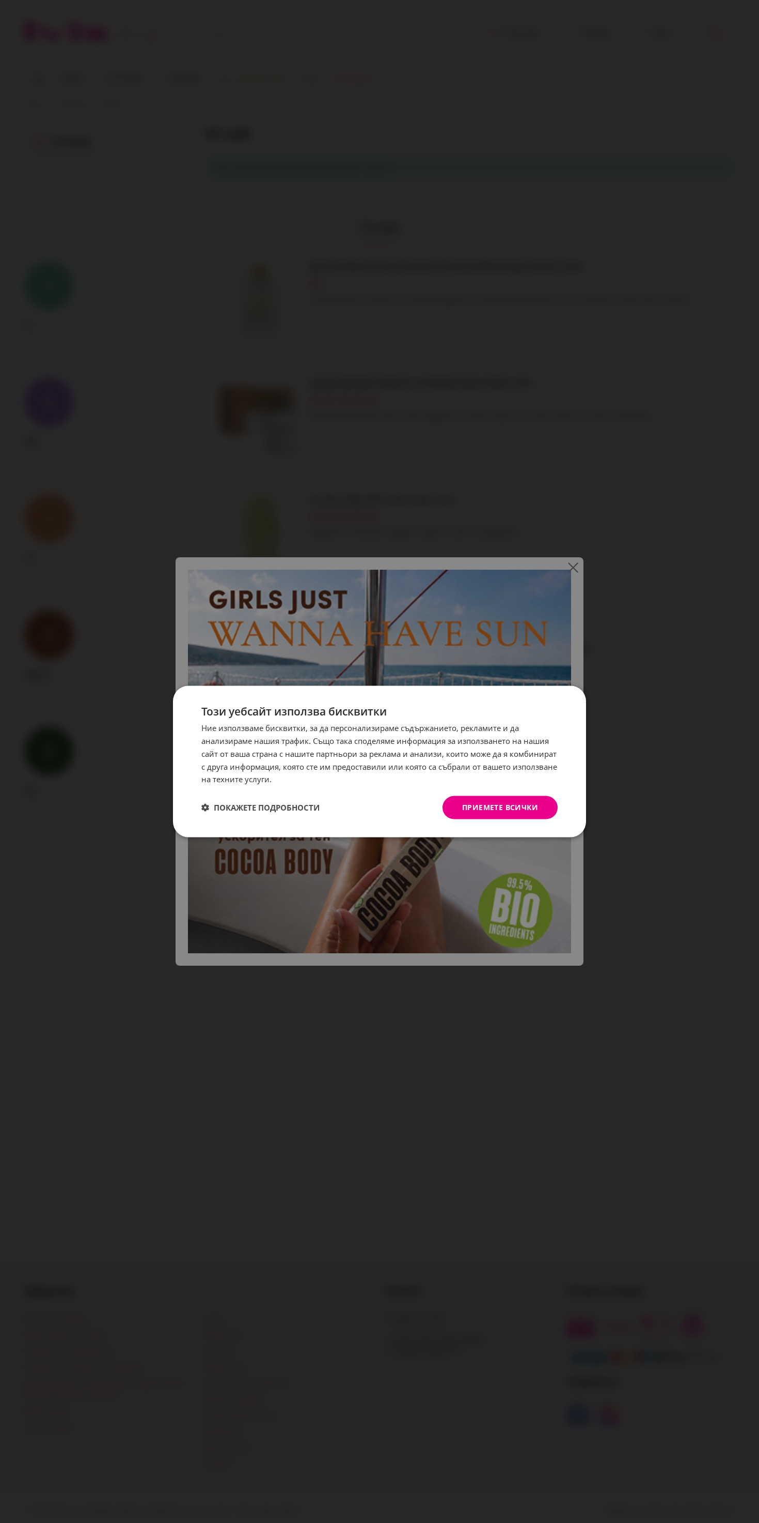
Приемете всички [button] (500, 807)
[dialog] (379, 761)
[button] (260, 807)
